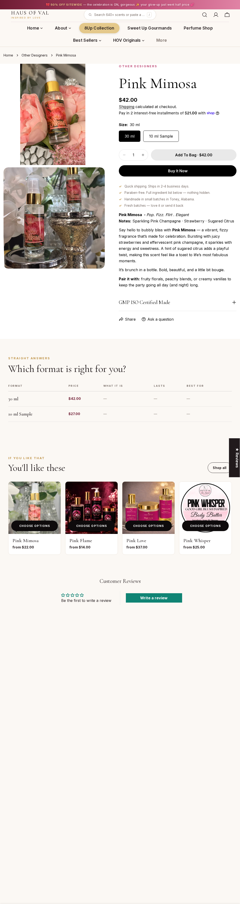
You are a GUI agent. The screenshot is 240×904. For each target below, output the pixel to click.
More (161, 40)
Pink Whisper (197, 541)
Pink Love (136, 541)
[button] (120, 14)
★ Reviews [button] (237, 458)
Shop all (219, 468)
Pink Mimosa (25, 541)
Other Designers (35, 55)
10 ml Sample (161, 136)
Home (8, 55)
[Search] (204, 14)
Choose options (34, 526)
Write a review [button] (154, 598)
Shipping (126, 106)
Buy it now (178, 171)
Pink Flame (80, 541)
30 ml (130, 136)
